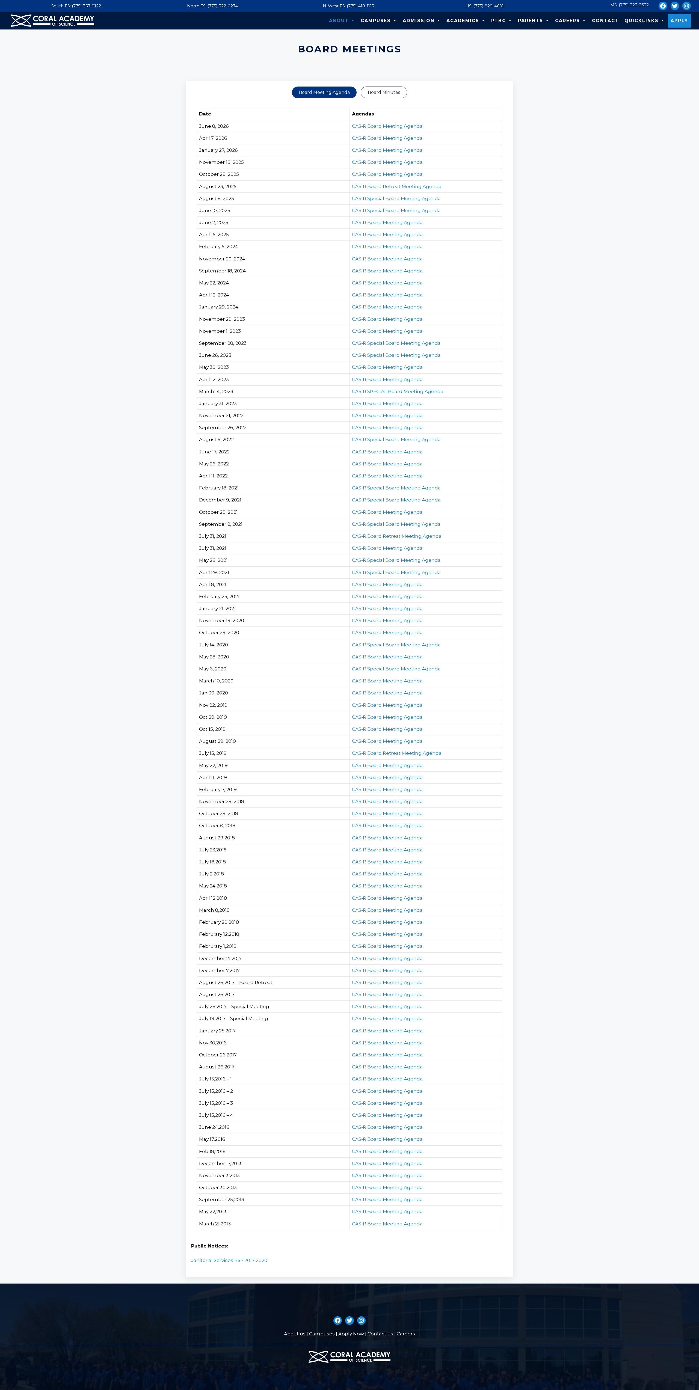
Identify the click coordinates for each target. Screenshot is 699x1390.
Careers (567, 20)
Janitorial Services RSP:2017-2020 (229, 1260)
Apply (679, 20)
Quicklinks (641, 20)
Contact (605, 20)
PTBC (498, 20)
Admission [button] (418, 20)
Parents (530, 20)
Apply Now (351, 1333)
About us (295, 1333)
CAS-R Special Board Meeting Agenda (396, 198)
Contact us (380, 1333)
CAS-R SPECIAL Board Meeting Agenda (397, 391)
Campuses (376, 20)
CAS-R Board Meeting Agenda (387, 126)
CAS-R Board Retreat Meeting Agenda (397, 186)
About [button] (339, 20)
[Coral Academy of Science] (52, 20)
